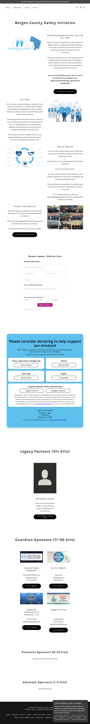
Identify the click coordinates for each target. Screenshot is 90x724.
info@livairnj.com (58, 577)
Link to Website (31, 586)
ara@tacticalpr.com (32, 577)
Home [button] (8, 714)
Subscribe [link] (39, 717)
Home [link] (7, 7)
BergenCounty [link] (50, 717)
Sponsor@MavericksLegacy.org (57, 197)
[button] (36, 8)
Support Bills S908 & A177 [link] (24, 717)
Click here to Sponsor (65, 91)
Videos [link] (29, 714)
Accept (78, 717)
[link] (80, 7)
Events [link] (27, 7)
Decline (62, 717)
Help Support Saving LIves (45, 516)
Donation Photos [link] (39, 714)
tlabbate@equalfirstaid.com (58, 624)
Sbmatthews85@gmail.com (31, 621)
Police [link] (49, 714)
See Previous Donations (25, 234)
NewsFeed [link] (17, 7)
